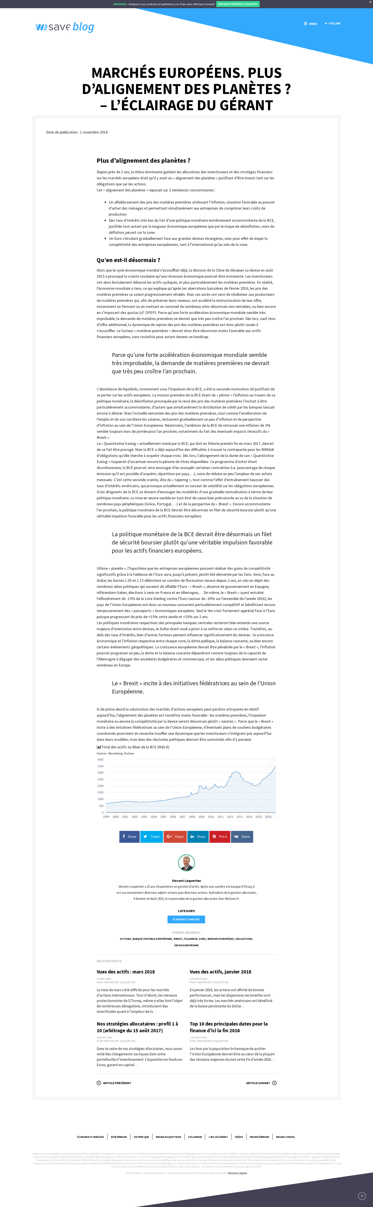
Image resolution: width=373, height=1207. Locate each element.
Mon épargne (119, 1137)
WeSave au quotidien (168, 1137)
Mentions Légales (237, 1173)
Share (132, 836)
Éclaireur (190, 938)
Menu (313, 24)
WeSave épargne (259, 1137)
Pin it (223, 836)
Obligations (243, 938)
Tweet (155, 836)
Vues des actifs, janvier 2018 (220, 971)
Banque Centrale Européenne (152, 938)
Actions (125, 938)
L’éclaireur (195, 1137)
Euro (202, 938)
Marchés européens (220, 938)
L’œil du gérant (218, 1137)
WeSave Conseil (285, 1137)
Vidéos (239, 1137)
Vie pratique (141, 1137)
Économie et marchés (186, 919)
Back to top (362, 1196)
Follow (334, 23)
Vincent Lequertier (186, 880)
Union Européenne (186, 945)
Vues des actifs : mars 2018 (126, 971)
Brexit (178, 938)
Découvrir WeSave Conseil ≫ (238, 4)
